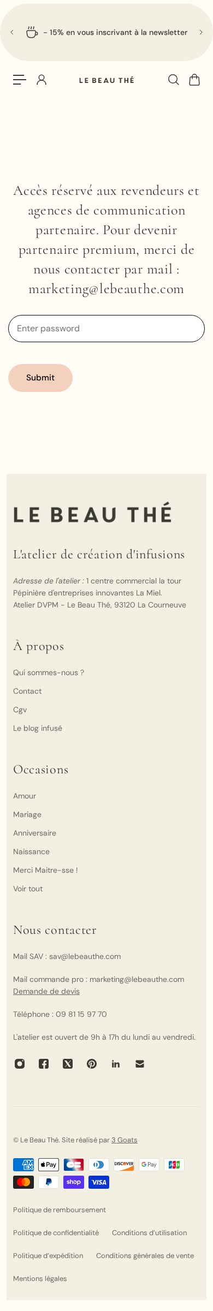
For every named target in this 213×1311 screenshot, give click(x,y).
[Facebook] (44, 1064)
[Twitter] (68, 1064)
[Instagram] (20, 1064)
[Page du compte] (41, 80)
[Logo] (106, 79)
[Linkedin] (116, 1064)
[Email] (140, 1064)
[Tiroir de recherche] (173, 80)
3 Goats (124, 1140)
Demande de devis (46, 991)
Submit (40, 377)
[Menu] (20, 79)
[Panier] (194, 80)
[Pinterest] (92, 1064)
